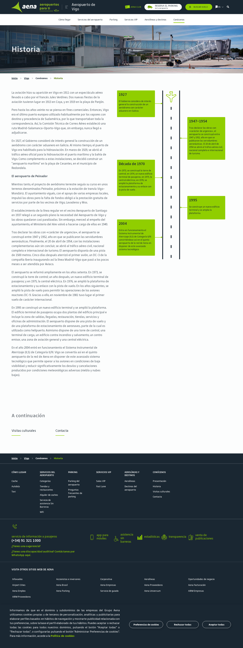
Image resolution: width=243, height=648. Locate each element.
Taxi (14, 491)
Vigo (26, 78)
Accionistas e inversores (68, 579)
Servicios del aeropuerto (90, 19)
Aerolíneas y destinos (155, 19)
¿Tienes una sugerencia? (26, 546)
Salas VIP (100, 481)
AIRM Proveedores (21, 596)
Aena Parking (63, 591)
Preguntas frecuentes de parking (75, 493)
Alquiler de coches (49, 495)
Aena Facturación (197, 585)
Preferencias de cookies (146, 624)
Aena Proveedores (153, 585)
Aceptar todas (216, 624)
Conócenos (178, 19)
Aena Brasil (62, 585)
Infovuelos (17, 579)
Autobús (16, 486)
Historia (157, 486)
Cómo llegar (65, 19)
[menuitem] (64, 19)
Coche (15, 481)
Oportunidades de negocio (201, 579)
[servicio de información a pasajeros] (49, 528)
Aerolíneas (130, 481)
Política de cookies (62, 636)
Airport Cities (18, 585)
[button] (66, 7)
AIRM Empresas (196, 591)
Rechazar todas (182, 624)
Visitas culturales (24, 431)
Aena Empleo (18, 591)
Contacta (62, 431)
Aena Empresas (108, 585)
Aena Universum (152, 591)
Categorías (45, 481)
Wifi (42, 512)
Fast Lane (101, 486)
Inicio (15, 78)
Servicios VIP (131, 19)
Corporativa (106, 579)
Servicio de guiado (109, 591)
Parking (113, 19)
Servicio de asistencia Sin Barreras (47, 503)
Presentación (159, 481)
